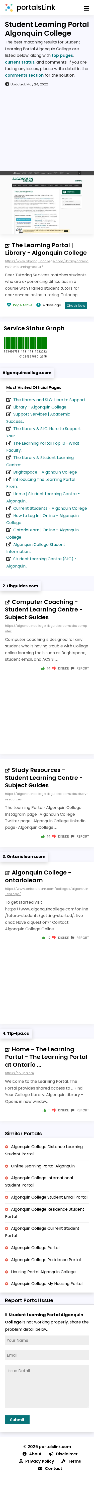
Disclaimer (67, 1454)
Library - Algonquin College (39, 407)
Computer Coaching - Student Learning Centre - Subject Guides (44, 610)
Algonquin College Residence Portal (46, 1260)
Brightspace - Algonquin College (45, 472)
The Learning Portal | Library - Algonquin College (46, 249)
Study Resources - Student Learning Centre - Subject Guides (44, 778)
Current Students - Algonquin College (50, 508)
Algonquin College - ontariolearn (38, 876)
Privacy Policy (39, 1461)
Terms (74, 1461)
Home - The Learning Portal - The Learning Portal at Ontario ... (46, 1057)
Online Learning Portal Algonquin (43, 1166)
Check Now (76, 305)
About (35, 1454)
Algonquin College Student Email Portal (49, 1197)
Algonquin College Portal (35, 1248)
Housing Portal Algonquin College (43, 1272)
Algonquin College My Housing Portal (46, 1284)
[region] (47, 128)
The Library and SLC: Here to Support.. (50, 400)
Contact (53, 1468)
